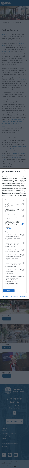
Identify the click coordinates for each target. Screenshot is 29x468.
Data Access (14, 296)
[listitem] (14, 200)
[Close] (25, 171)
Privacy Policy (23, 296)
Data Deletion (5, 296)
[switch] (23, 204)
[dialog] (14, 234)
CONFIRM (9, 290)
